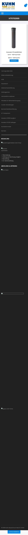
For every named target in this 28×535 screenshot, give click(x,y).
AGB (2, 79)
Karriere (3, 131)
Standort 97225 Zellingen (8, 122)
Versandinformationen (8, 96)
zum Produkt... (14, 60)
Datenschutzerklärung (7, 88)
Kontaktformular (6, 126)
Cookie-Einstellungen (7, 105)
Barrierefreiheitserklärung (9, 109)
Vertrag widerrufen (7, 71)
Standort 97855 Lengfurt (8, 118)
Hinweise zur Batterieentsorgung (10, 100)
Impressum (4, 84)
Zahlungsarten (5, 92)
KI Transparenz (5, 113)
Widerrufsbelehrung (7, 75)
